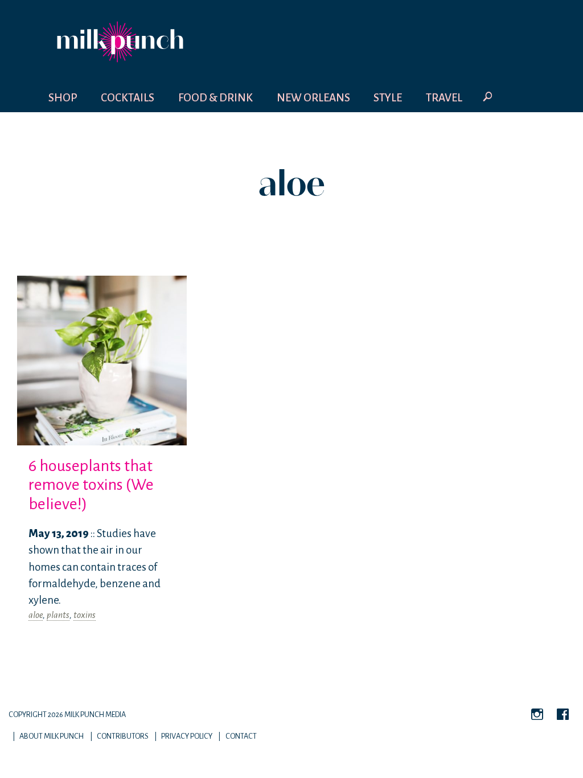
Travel (444, 98)
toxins (84, 615)
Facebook (563, 715)
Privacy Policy (186, 736)
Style (387, 98)
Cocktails (127, 98)
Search (487, 98)
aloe (35, 615)
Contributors (123, 736)
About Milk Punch (51, 736)
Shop (62, 98)
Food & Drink (215, 98)
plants (58, 615)
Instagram (537, 715)
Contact (241, 736)
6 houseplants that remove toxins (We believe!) (91, 485)
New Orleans (313, 98)
